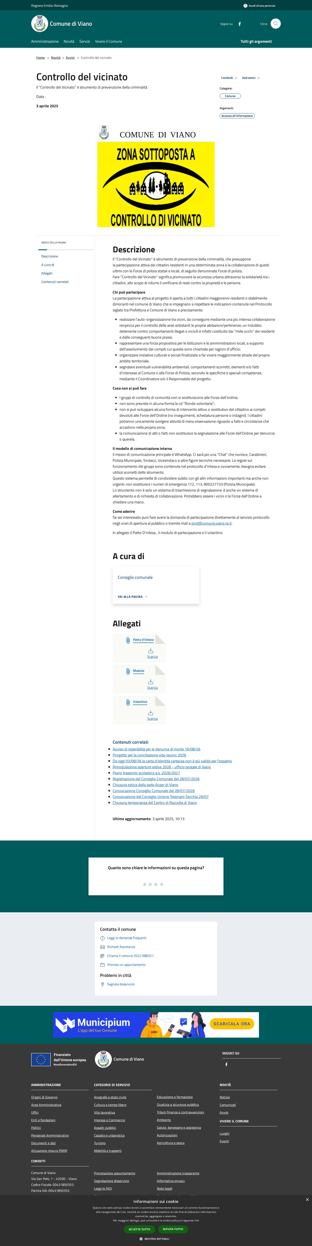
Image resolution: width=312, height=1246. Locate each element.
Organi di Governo (44, 1097)
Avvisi (70, 57)
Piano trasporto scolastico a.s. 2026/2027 (146, 773)
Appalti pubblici (105, 1127)
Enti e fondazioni (43, 1120)
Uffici (35, 1112)
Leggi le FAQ (103, 1188)
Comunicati (228, 1104)
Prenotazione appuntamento (114, 1173)
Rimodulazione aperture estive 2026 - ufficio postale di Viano (162, 767)
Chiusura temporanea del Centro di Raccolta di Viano (155, 802)
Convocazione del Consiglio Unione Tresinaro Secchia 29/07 (161, 797)
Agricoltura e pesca (170, 1142)
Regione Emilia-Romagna (49, 5)
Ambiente (164, 1119)
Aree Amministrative (46, 1104)
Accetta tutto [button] (139, 1229)
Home (40, 57)
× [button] (307, 1199)
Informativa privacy (171, 1180)
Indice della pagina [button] (53, 242)
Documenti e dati (43, 1143)
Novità (55, 57)
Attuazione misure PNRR (49, 1150)
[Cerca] (276, 23)
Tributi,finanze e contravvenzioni (180, 1112)
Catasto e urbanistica (109, 1135)
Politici (36, 1127)
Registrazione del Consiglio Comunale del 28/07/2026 (156, 779)
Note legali (164, 1188)
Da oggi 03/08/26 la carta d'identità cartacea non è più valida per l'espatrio (172, 761)
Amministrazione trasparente (178, 1173)
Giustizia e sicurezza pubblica (178, 1104)
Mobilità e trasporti (108, 1150)
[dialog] (156, 1220)
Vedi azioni (249, 77)
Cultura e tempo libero (110, 1104)
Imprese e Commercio (109, 1120)
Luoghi (224, 1133)
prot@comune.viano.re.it (211, 523)
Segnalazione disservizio (111, 1180)
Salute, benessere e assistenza (179, 1127)
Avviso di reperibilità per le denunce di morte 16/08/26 (156, 749)
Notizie (225, 1097)
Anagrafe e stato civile (110, 1097)
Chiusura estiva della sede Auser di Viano (145, 785)
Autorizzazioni (167, 1135)
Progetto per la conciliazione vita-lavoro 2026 (149, 755)
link (197, 1220)
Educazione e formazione (175, 1096)
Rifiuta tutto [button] (173, 1229)
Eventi (224, 1141)
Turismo (99, 1143)
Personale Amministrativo (50, 1135)
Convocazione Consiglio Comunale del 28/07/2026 (154, 791)
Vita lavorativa (104, 1112)
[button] (156, 1239)
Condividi (227, 77)
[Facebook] (238, 23)
